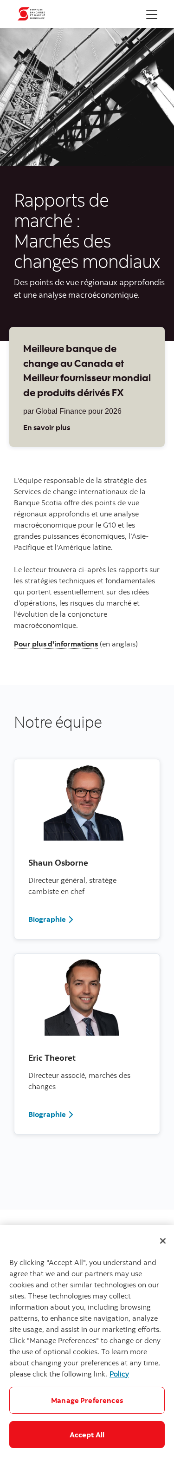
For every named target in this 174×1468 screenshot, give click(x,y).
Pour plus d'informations (56, 643)
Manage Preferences (87, 1400)
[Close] (163, 1241)
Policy (119, 1373)
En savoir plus (46, 427)
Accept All (87, 1434)
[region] (87, 1346)
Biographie (47, 919)
